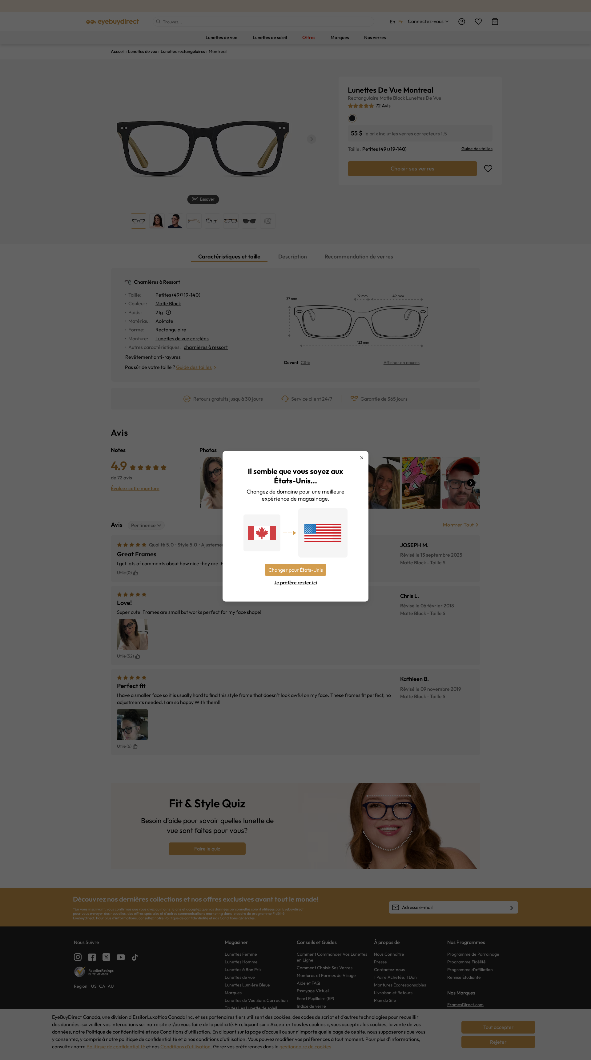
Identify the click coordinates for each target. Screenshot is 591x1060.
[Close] (361, 457)
